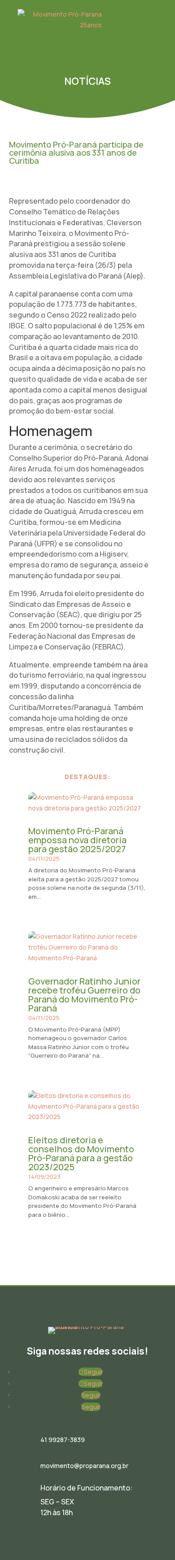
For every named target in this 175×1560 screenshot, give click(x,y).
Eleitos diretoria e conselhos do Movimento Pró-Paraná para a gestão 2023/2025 (81, 1153)
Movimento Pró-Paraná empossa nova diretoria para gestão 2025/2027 (77, 840)
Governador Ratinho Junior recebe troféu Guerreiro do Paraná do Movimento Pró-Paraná (84, 994)
